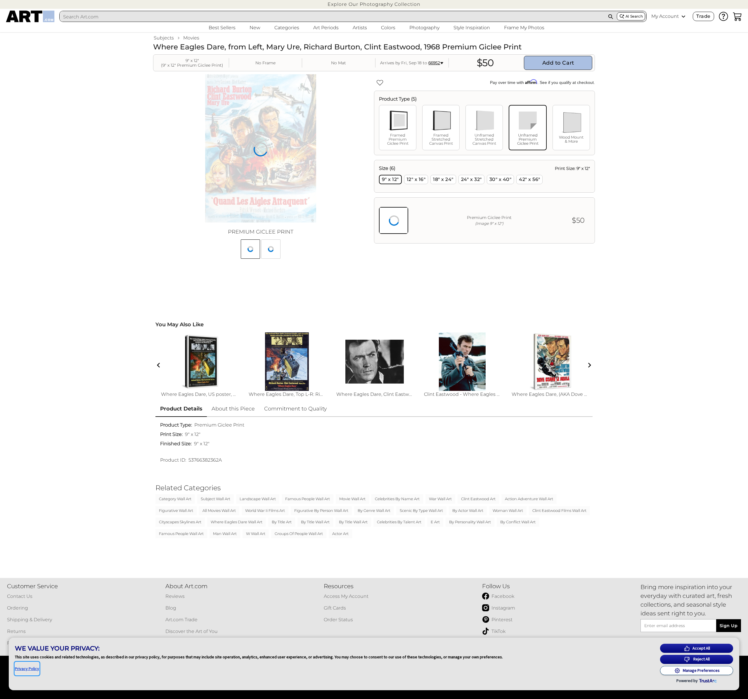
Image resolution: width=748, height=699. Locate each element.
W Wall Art (255, 533)
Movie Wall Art (352, 498)
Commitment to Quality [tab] (295, 408)
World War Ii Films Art (265, 510)
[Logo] (30, 16)
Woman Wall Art (508, 510)
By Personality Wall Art (470, 521)
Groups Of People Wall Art (299, 533)
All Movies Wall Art (219, 510)
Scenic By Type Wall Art (421, 510)
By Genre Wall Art (374, 510)
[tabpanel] (484, 201)
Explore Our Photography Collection (374, 4)
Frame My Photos (524, 27)
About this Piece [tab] (233, 408)
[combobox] (332, 16)
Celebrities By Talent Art (399, 521)
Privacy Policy (27, 668)
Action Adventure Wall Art (529, 498)
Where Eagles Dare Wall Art (236, 521)
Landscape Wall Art (258, 498)
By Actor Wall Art (467, 510)
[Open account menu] (683, 16)
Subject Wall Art (215, 498)
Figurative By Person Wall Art (321, 510)
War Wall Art (440, 498)
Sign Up (728, 625)
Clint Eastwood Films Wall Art (559, 510)
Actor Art (340, 533)
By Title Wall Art (315, 521)
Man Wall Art (225, 533)
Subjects (164, 38)
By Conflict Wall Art (518, 521)
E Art (435, 521)
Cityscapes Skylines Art (180, 521)
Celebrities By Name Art (397, 498)
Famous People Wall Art (307, 498)
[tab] (397, 127)
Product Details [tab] (181, 408)
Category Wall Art (175, 498)
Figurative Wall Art (176, 510)
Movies (191, 38)
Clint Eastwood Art (478, 498)
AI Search (634, 16)
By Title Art (282, 521)
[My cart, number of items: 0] (737, 16)
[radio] (390, 179)
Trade (703, 16)
